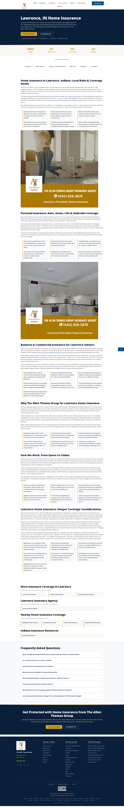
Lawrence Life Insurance (57, 594)
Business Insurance (47, 755)
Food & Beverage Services (71, 757)
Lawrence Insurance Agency (30, 608)
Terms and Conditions (63, 784)
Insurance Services (47, 746)
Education (67, 753)
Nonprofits (67, 766)
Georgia (58, 798)
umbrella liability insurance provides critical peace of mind (36, 228)
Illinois (62, 798)
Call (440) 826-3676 (45, 34)
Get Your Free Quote (29, 34)
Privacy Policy (51, 784)
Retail (66, 771)
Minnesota (92, 798)
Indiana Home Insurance (29, 635)
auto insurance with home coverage (41, 219)
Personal (42, 3)
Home (35, 3)
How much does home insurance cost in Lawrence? (37, 666)
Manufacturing (68, 764)
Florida (53, 798)
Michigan (86, 798)
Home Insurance (47, 750)
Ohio (54, 800)
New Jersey (36, 800)
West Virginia (92, 800)
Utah (82, 800)
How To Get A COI (92, 753)
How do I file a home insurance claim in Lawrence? (37, 684)
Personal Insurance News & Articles (96, 748)
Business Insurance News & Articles (96, 746)
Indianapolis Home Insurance (30, 623)
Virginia (86, 800)
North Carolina (49, 800)
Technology (68, 776)
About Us (45, 757)
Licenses (74, 784)
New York (42, 800)
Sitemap (45, 762)
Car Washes (68, 748)
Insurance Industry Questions (95, 750)
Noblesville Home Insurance (93, 622)
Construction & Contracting (71, 750)
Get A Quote (62, 3)
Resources (81, 3)
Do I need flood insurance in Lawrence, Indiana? (37, 660)
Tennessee (73, 800)
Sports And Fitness (69, 773)
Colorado (42, 798)
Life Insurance (46, 753)
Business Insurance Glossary (94, 757)
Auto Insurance (46, 748)
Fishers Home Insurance (71, 622)
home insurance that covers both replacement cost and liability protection (63, 100)
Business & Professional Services (73, 746)
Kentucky (75, 798)
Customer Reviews (92, 762)
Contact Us (45, 759)
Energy (67, 755)
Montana (97, 798)
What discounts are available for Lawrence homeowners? (39, 672)
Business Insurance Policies (94, 759)
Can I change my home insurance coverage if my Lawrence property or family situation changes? (52, 696)
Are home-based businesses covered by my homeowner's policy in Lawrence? (45, 678)
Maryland (81, 798)
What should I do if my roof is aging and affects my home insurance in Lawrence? (47, 690)
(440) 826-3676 (20, 761)
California (36, 798)
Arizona (31, 798)
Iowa (71, 798)
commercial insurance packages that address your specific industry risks (56, 352)
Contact (60, 6)
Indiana (67, 798)
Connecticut (47, 798)
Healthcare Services (69, 762)
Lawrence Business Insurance (86, 594)
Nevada (30, 800)
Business (52, 3)
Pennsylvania (59, 800)
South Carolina (67, 800)
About (72, 3)
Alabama (26, 798)
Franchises (67, 759)
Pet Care (67, 769)
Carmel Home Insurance (50, 622)
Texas (78, 800)
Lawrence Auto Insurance (29, 594)
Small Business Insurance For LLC (96, 755)
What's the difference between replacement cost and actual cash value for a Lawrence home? (51, 654)
